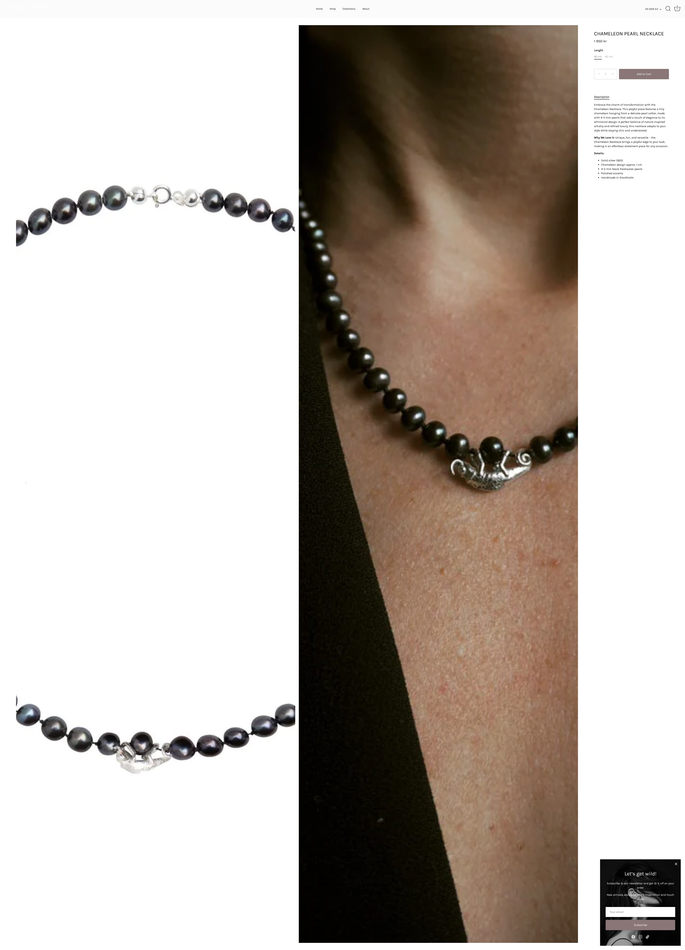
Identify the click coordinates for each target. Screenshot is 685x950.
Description (601, 97)
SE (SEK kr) (651, 9)
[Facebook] (633, 936)
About (365, 8)
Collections (349, 8)
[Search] (668, 9)
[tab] (603, 97)
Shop (333, 8)
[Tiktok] (647, 936)
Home (319, 8)
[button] (26, 482)
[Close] (676, 864)
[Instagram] (640, 936)
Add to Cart (644, 74)
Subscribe (640, 925)
